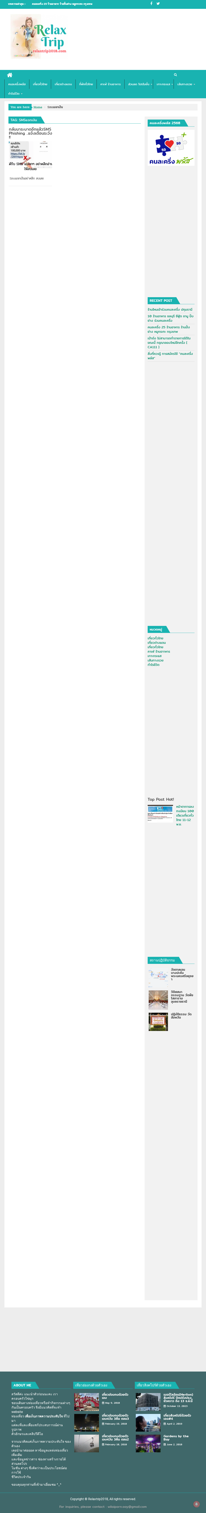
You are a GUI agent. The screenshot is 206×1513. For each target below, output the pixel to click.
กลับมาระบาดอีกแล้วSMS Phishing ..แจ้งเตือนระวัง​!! (30, 133)
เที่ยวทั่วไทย (40, 84)
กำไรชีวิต (14, 93)
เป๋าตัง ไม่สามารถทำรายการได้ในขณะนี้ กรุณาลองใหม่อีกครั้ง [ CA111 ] (169, 343)
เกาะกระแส (163, 84)
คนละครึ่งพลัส (17, 84)
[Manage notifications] (196, 1504)
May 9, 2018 (112, 1403)
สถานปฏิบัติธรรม (162, 960)
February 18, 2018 (116, 1444)
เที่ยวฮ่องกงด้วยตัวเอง (91, 1385)
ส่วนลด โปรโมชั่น (138, 84)
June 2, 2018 (174, 1444)
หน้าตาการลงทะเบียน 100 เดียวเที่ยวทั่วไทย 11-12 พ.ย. (185, 815)
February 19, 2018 (116, 1424)
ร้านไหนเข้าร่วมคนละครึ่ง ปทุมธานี (170, 309)
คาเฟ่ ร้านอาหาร (110, 84)
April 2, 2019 (174, 1424)
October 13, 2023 (177, 1406)
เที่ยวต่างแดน (63, 84)
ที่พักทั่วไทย (86, 84)
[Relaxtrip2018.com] (9, 74)
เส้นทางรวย (184, 84)
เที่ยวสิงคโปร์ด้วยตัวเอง (154, 1385)
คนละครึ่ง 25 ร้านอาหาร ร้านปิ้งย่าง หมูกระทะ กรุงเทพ (62, 4)
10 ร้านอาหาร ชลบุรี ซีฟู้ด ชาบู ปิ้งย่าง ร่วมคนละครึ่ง (171, 318)
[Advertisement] (133, 40)
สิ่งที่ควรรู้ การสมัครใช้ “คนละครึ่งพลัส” (170, 356)
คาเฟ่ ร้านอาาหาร (159, 651)
